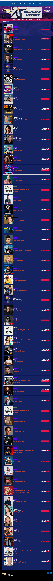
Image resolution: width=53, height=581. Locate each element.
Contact (38, 19)
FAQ (34, 19)
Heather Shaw (18, 311)
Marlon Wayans (19, 542)
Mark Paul (17, 200)
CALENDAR (18, 19)
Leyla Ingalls (18, 130)
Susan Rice (17, 150)
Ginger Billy (18, 180)
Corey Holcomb (19, 351)
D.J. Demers (17, 60)
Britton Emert (18, 391)
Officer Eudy (18, 361)
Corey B (16, 371)
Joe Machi (17, 140)
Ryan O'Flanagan (20, 220)
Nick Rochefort (19, 482)
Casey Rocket (18, 271)
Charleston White (20, 291)
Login (52, 0)
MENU (26, 19)
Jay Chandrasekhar (21, 120)
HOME (14, 19)
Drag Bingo (17, 90)
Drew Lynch (17, 401)
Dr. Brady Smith (19, 502)
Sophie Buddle (19, 421)
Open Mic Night (19, 70)
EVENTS (23, 19)
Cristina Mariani (19, 321)
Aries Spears (18, 532)
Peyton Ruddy (19, 40)
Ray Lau (16, 462)
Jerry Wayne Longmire (22, 50)
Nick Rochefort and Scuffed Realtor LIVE (21, 492)
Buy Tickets (45, 29)
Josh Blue (17, 100)
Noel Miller (17, 230)
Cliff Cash (17, 160)
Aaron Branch (18, 431)
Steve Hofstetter (19, 562)
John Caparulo (19, 80)
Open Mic (30, 19)
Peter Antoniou (19, 170)
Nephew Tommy (19, 281)
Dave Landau (18, 441)
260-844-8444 (47, 10)
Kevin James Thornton (22, 251)
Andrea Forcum (19, 522)
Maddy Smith (18, 512)
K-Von (15, 29)
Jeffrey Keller (18, 240)
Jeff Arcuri (17, 210)
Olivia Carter (18, 261)
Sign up (49, 0)
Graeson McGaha (19, 472)
